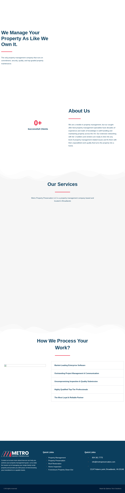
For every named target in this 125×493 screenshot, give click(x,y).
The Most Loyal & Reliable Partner (68, 397)
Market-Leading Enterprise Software (69, 365)
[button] (122, 5)
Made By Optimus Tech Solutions (110, 488)
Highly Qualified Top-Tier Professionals (71, 389)
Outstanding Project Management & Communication (76, 373)
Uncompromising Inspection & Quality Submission (76, 381)
